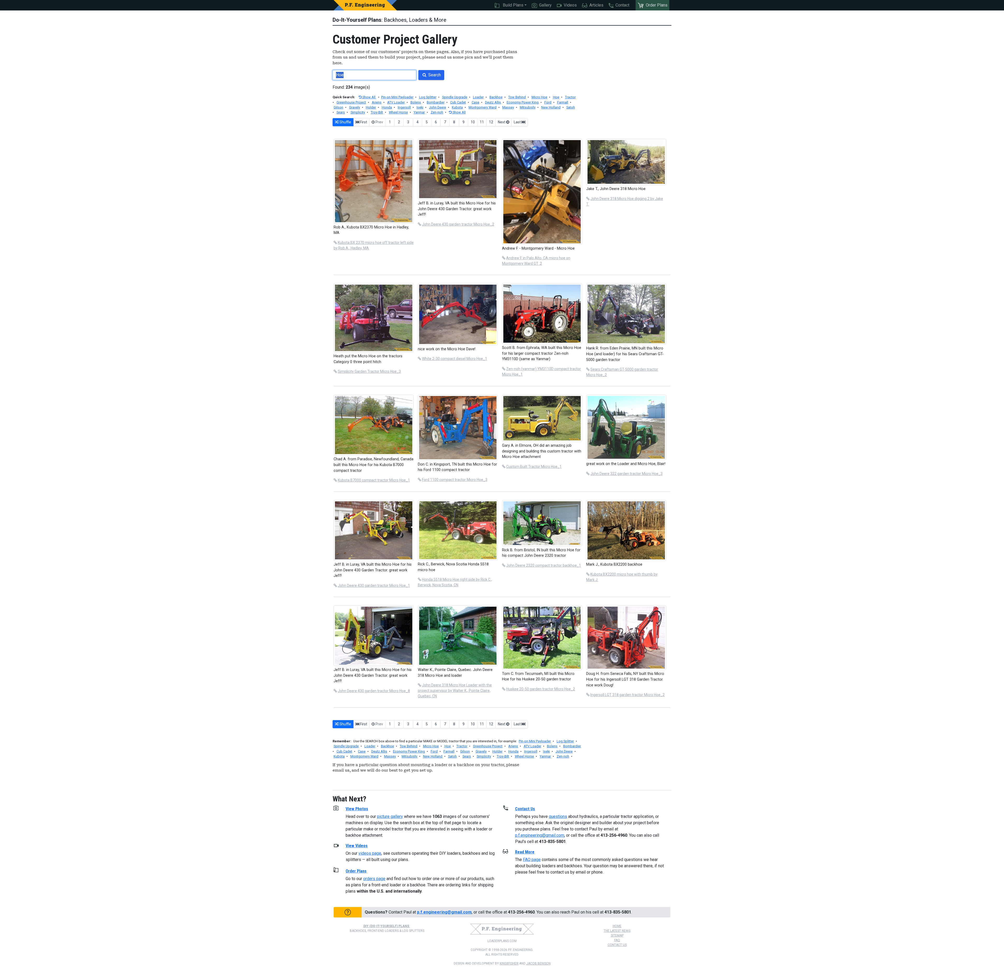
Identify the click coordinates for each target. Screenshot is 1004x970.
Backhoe (496, 97)
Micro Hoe (539, 97)
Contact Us (617, 945)
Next (502, 122)
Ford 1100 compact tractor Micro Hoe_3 (454, 480)
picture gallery (390, 816)
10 (473, 122)
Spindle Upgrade (454, 97)
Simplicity (358, 112)
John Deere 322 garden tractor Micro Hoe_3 (626, 474)
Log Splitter (427, 97)
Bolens (415, 102)
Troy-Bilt (377, 112)
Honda (387, 107)
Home (617, 926)
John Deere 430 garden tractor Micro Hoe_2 (458, 224)
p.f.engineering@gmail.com (539, 835)
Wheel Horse (398, 112)
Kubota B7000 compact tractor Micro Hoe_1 (374, 480)
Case (475, 102)
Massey (508, 107)
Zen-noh (437, 112)
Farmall (562, 102)
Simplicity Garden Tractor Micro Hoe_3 (369, 371)
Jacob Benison (538, 963)
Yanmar (419, 112)
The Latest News (617, 931)
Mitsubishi (527, 107)
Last (518, 122)
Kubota (457, 107)
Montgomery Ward (483, 107)
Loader (478, 97)
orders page (374, 878)
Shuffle (345, 122)
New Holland (551, 107)
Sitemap (617, 935)
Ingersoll (404, 107)
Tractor (570, 97)
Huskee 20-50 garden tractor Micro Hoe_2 (540, 689)
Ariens (376, 102)
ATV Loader (396, 102)
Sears (340, 112)
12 (491, 122)
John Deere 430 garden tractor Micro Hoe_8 (374, 691)
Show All (369, 97)
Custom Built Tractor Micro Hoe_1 (534, 466)
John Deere (437, 107)
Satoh (570, 107)
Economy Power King (523, 102)
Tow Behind (517, 97)
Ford (547, 102)
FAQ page (532, 859)
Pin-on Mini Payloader (397, 97)
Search (434, 74)
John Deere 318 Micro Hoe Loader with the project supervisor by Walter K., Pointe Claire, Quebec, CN (455, 690)
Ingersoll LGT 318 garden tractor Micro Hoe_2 (627, 695)
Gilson (338, 107)
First (363, 122)
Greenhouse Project (351, 102)
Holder (371, 107)
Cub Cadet (458, 102)
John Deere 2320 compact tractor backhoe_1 (543, 565)
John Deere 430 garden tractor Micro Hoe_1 (374, 585)
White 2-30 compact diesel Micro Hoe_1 (454, 359)
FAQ (617, 940)
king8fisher (509, 963)
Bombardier (435, 102)
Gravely (354, 107)
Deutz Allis (493, 102)
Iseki (420, 107)
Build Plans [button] (512, 5)
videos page (369, 853)
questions (558, 816)
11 (482, 122)
